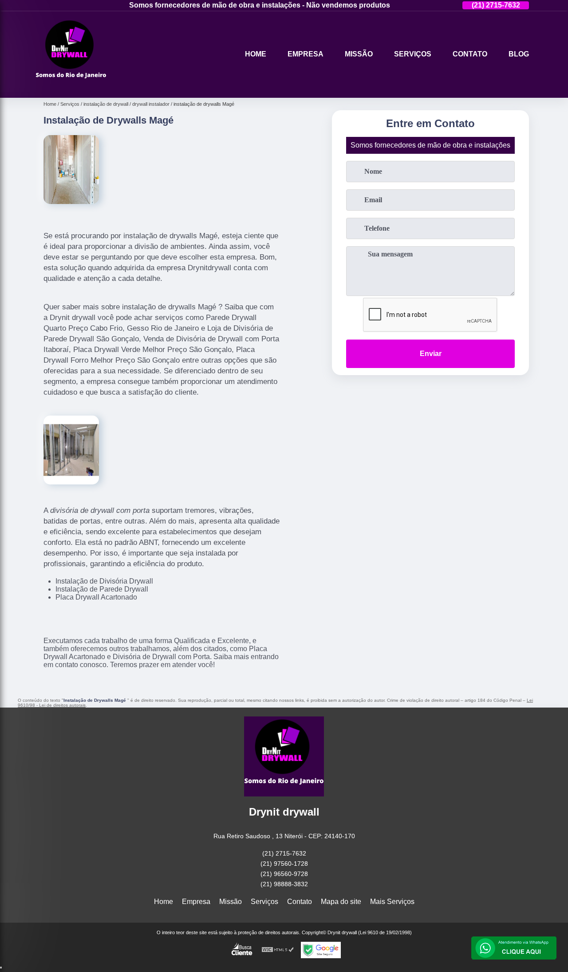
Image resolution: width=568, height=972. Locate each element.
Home (255, 54)
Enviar (431, 353)
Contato (470, 54)
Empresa (305, 54)
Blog (519, 54)
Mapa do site (341, 901)
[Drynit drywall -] (71, 86)
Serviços (412, 54)
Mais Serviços (392, 901)
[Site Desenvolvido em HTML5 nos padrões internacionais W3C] (277, 950)
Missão (359, 54)
